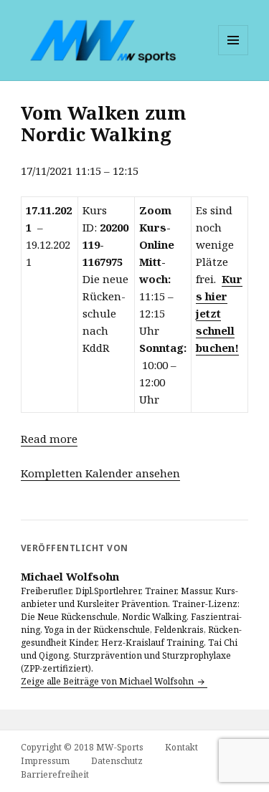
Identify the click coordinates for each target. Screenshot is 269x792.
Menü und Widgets (233, 54)
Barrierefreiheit (55, 774)
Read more (49, 438)
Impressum (45, 761)
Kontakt (181, 747)
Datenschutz (117, 761)
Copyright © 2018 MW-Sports (82, 747)
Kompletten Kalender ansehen (100, 473)
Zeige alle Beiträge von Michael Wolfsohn (108, 681)
